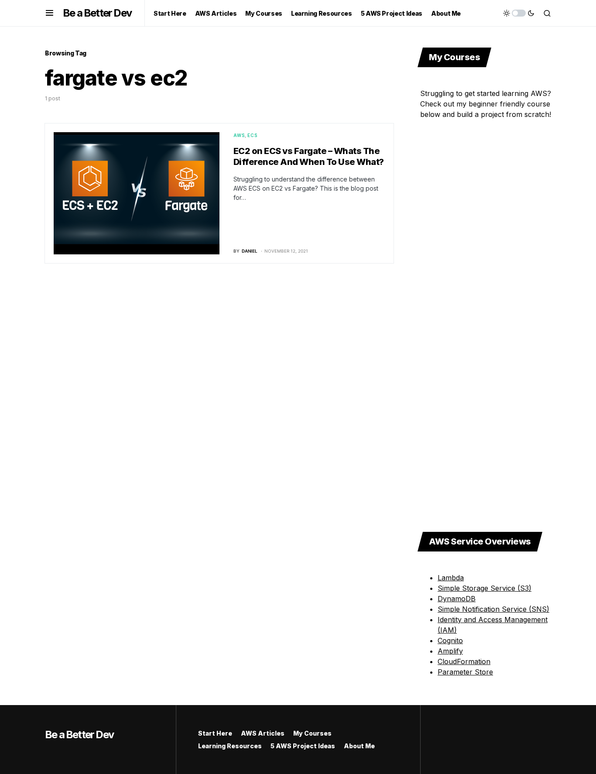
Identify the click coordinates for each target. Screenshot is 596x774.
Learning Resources (230, 746)
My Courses (312, 733)
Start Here (215, 733)
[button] (49, 13)
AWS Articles (262, 733)
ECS (252, 135)
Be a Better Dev (97, 13)
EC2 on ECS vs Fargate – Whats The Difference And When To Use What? (308, 156)
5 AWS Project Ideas (303, 746)
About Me (359, 746)
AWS (239, 135)
